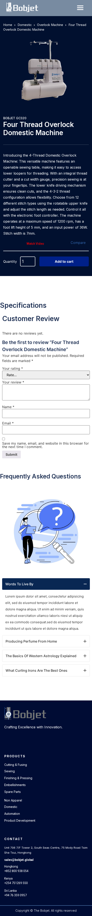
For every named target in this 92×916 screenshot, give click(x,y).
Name (8, 407)
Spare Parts (12, 792)
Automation (12, 813)
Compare (78, 242)
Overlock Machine (50, 25)
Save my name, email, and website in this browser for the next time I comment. (45, 445)
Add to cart (64, 261)
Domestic (25, 25)
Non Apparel (13, 800)
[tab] (46, 584)
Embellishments (15, 785)
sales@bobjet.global (19, 860)
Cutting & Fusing (15, 765)
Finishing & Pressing (18, 778)
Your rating (12, 368)
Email (8, 423)
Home (7, 25)
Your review (13, 382)
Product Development (19, 820)
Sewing (9, 771)
